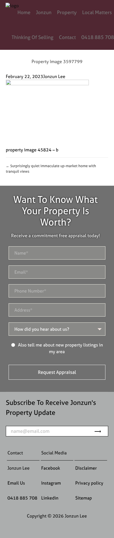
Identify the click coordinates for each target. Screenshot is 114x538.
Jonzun (43, 12)
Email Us (16, 483)
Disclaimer (86, 468)
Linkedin (49, 498)
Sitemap (83, 498)
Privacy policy (89, 483)
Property (67, 12)
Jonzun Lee (54, 76)
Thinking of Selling (32, 37)
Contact (67, 37)
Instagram (51, 483)
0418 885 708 (97, 37)
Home (23, 12)
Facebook (50, 468)
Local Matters (97, 12)
